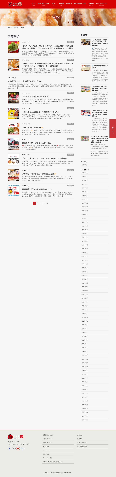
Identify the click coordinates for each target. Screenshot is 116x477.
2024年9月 (85, 252)
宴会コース (46, 446)
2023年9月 (85, 294)
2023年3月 (85, 309)
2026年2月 (85, 195)
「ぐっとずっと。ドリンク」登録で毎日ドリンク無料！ (45, 158)
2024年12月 (85, 245)
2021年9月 (85, 370)
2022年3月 (85, 347)
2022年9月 (85, 325)
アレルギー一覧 (47, 458)
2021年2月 (85, 397)
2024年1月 (85, 279)
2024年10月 (85, 249)
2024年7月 (85, 260)
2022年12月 (85, 317)
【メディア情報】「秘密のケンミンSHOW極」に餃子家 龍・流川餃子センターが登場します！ (100, 42)
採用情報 (79, 439)
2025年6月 (85, 226)
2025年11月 (85, 207)
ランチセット (46, 454)
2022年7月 (85, 332)
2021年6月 (85, 382)
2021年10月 (85, 366)
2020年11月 (85, 408)
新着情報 (70, 42)
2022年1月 (85, 355)
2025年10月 (85, 210)
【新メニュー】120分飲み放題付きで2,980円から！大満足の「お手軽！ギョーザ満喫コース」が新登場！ (47, 64)
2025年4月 (85, 233)
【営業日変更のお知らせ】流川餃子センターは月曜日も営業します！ (99, 88)
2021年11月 (85, 363)
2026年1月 (85, 199)
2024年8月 (85, 256)
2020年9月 (85, 416)
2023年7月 (85, 302)
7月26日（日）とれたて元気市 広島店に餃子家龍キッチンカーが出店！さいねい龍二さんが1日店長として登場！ (99, 139)
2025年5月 (85, 230)
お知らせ (79, 435)
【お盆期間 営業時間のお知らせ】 (36, 96)
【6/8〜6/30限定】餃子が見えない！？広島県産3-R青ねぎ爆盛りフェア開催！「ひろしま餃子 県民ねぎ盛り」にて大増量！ (47, 47)
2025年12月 (85, 203)
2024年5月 (85, 268)
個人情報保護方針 (82, 446)
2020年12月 (85, 405)
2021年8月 (85, 374)
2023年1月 (85, 313)
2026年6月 (85, 180)
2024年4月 (85, 271)
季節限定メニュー (48, 442)
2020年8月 (85, 420)
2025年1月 (85, 241)
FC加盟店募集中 (82, 442)
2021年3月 (85, 393)
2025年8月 (85, 218)
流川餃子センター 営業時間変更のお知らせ (25, 81)
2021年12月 (85, 359)
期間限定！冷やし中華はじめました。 (37, 189)
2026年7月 (85, 176)
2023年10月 (85, 290)
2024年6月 (85, 264)
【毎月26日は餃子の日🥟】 (33, 127)
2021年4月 (85, 389)
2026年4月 (85, 188)
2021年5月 (85, 385)
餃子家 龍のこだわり (49, 435)
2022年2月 (85, 351)
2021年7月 (85, 378)
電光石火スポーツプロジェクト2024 (37, 143)
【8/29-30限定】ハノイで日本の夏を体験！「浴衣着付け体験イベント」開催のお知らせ (100, 113)
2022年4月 (85, 344)
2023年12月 (85, 283)
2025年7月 (85, 222)
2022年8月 (85, 328)
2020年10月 (85, 412)
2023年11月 (85, 287)
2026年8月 (85, 172)
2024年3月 (85, 275)
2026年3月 (85, 191)
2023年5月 (85, 306)
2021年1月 (85, 401)
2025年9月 (85, 214)
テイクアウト (46, 450)
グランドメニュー (48, 439)
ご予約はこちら (113, 128)
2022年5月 (85, 340)
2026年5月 (85, 184)
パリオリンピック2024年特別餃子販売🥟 (39, 174)
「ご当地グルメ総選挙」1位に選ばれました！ (41, 112)
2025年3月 (85, 237)
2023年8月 (85, 298)
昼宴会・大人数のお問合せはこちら (53, 461)
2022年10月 (85, 321)
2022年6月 (85, 336)
